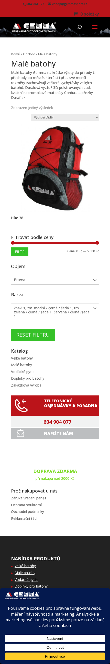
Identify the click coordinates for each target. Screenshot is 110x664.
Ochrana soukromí (26, 504)
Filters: (19, 279)
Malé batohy (21, 364)
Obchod (29, 54)
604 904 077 (57, 421)
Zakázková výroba (26, 385)
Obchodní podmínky (27, 511)
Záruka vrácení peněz (29, 498)
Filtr (20, 251)
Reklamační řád (24, 518)
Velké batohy (22, 358)
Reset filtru (33, 334)
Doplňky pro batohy (27, 378)
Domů (15, 54)
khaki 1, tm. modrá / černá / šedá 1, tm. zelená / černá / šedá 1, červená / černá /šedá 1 (52, 312)
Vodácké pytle (23, 371)
